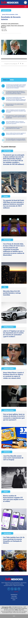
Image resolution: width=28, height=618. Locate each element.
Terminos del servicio (17, 612)
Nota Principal (7, 151)
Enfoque (6, 196)
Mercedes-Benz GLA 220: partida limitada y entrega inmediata (14, 105)
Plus (5, 287)
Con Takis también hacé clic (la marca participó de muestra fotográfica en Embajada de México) (16, 139)
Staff (14, 599)
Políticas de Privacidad (15, 608)
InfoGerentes (7, 451)
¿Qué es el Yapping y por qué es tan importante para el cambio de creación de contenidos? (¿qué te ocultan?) (16, 111)
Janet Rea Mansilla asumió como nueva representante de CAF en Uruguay (14, 128)
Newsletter (14, 598)
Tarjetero (14, 596)
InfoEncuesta (6, 10)
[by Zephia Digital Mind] (14, 616)
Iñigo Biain (21, 609)
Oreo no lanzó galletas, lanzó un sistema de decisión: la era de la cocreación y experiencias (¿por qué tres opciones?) (15, 122)
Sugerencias (14, 594)
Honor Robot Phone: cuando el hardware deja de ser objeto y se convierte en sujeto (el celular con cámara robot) (16, 116)
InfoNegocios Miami (8, 327)
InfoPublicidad (7, 533)
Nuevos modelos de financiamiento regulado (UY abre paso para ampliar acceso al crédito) (16, 134)
